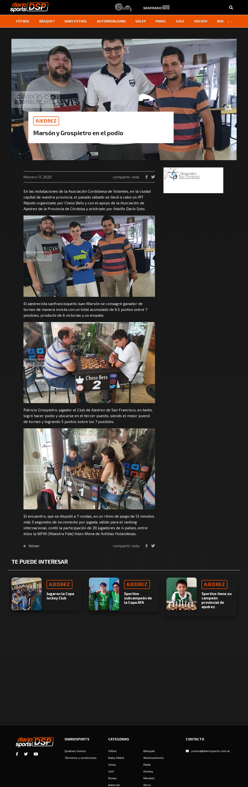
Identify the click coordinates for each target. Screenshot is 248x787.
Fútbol (23, 21)
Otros (147, 785)
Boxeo (222, 21)
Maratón (149, 778)
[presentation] (228, 21)
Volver (33, 545)
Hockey (200, 21)
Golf (180, 21)
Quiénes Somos (75, 751)
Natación (114, 785)
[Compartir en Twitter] (153, 176)
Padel (160, 21)
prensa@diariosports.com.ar (210, 751)
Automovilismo (111, 21)
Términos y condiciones (81, 757)
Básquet (47, 21)
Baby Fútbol (76, 21)
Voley (140, 21)
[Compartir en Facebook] (147, 176)
